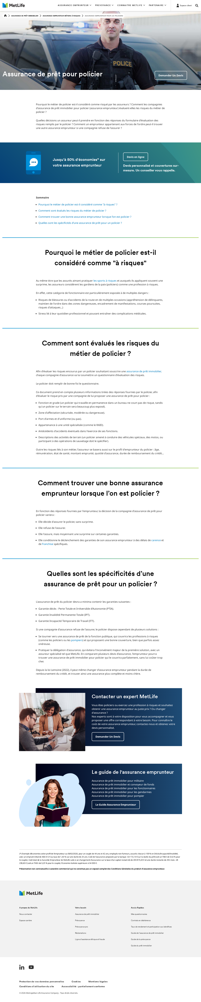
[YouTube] (31, 968)
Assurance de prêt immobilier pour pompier (118, 796)
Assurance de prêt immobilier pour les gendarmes (122, 792)
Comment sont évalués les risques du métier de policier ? (72, 210)
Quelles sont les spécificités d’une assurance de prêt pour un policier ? (80, 223)
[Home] (5, 16)
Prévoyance (80, 921)
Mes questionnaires (139, 914)
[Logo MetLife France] (31, 894)
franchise (47, 544)
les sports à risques (105, 280)
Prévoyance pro (81, 927)
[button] (74, 5)
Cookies (76, 982)
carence (156, 540)
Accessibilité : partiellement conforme (83, 986)
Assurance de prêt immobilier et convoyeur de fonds (123, 784)
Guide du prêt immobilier (141, 946)
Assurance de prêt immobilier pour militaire (118, 780)
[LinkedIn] (21, 968)
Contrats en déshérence (141, 921)
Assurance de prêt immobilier (24, 16)
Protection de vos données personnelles (41, 982)
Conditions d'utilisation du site (36, 986)
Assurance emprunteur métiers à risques (61, 16)
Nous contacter (25, 914)
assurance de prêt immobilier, (144, 371)
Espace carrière (25, 921)
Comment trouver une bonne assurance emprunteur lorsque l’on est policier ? (84, 216)
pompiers (77, 640)
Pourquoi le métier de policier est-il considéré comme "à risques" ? (77, 204)
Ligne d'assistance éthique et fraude (90, 939)
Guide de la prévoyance (140, 939)
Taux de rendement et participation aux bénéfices (151, 927)
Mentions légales (98, 982)
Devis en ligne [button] (135, 157)
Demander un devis (170, 75)
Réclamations (80, 933)
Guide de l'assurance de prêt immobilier (147, 933)
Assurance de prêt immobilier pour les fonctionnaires (123, 788)
